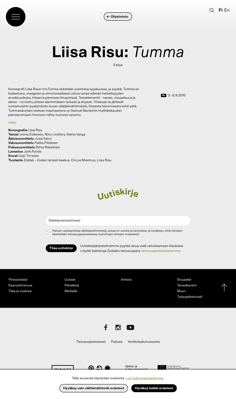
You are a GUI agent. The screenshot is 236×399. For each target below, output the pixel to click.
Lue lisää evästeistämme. (145, 378)
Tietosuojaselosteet (91, 342)
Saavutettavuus (20, 285)
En (227, 10)
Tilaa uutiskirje (61, 248)
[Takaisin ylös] (224, 288)
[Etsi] (212, 10)
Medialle (71, 291)
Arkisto (126, 279)
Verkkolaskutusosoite (144, 342)
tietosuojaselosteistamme (160, 251)
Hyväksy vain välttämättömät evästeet (93, 388)
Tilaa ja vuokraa (20, 291)
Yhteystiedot (18, 279)
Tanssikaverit (187, 285)
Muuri (181, 291)
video (12, 122)
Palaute (117, 342)
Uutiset (70, 279)
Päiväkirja (72, 285)
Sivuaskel (184, 279)
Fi (221, 10)
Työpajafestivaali (189, 297)
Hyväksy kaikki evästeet (154, 388)
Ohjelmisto (119, 16)
